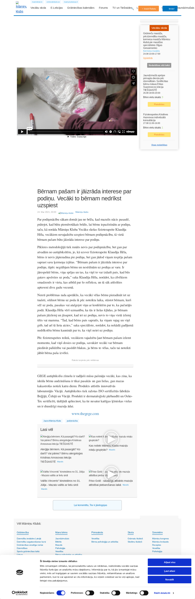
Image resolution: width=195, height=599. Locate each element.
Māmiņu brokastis (160, 542)
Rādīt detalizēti (162, 593)
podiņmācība (72, 421)
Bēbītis (58, 542)
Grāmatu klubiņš (135, 538)
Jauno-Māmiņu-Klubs (52, 421)
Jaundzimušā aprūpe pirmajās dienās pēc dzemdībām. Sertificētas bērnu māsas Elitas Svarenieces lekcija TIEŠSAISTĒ (155, 82)
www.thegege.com (85, 413)
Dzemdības (22, 548)
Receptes (156, 545)
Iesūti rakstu (150, 8)
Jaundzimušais (185, 7)
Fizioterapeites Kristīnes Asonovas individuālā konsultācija (155, 117)
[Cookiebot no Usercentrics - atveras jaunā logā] (19, 593)
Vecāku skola (38, 7)
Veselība (59, 551)
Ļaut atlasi (169, 571)
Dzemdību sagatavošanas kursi (31, 542)
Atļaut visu (169, 562)
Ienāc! (171, 8)
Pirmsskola (97, 532)
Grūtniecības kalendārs (80, 7)
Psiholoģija (60, 548)
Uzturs (20, 554)
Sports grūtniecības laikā (28, 551)
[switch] (89, 592)
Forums (103, 7)
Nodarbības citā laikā (159, 65)
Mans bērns (61, 532)
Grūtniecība (23, 532)
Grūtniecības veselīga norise (30, 545)
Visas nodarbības (159, 145)
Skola (131, 532)
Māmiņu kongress (160, 538)
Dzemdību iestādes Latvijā (29, 538)
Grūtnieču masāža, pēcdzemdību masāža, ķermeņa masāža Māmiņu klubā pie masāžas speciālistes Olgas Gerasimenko (156, 40)
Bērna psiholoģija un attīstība (68, 554)
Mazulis (58, 545)
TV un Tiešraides (122, 7)
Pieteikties (159, 104)
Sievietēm (157, 532)
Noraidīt (169, 579)
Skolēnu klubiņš (135, 542)
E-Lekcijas (57, 7)
